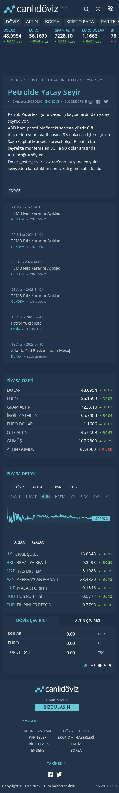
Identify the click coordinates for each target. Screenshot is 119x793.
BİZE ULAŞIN (56, 707)
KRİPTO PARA (80, 21)
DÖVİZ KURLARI (76, 731)
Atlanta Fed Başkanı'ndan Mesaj (40, 350)
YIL (108, 497)
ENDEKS (37, 750)
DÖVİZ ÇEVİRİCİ (31, 620)
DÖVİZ (12, 21)
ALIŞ (93, 665)
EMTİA (76, 744)
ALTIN (32, 21)
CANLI (15, 497)
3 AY (84, 497)
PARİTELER (37, 737)
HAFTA (60, 497)
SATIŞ (108, 665)
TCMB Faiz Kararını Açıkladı (36, 213)
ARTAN (19, 542)
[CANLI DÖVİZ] (31, 9)
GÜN (46, 497)
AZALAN (38, 542)
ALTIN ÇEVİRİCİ (87, 621)
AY (73, 497)
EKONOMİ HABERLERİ (76, 737)
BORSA (52, 21)
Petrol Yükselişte (26, 323)
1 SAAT (31, 497)
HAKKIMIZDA (57, 700)
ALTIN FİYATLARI (37, 731)
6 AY (96, 497)
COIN (74, 487)
